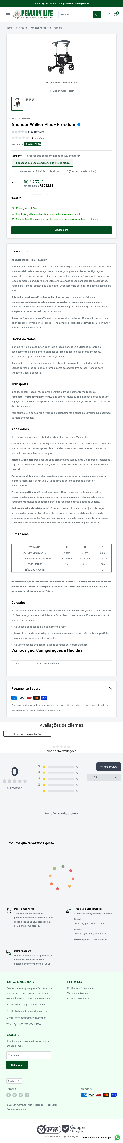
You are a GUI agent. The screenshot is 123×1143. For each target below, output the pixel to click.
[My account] (108, 14)
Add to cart (61, 229)
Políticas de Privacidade (80, 988)
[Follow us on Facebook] (8, 1095)
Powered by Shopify (16, 1109)
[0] (115, 14)
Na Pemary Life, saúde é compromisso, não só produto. (61, 3)
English (11, 1081)
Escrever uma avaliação (27, 733)
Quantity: (16, 197)
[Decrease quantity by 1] (27, 197)
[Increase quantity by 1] (44, 197)
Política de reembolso (79, 998)
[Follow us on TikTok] (27, 1095)
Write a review (108, 766)
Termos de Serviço (77, 993)
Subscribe (17, 1064)
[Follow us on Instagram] (14, 1095)
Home (9, 27)
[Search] (97, 14)
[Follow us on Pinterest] (21, 1095)
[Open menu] (8, 14)
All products (21, 27)
